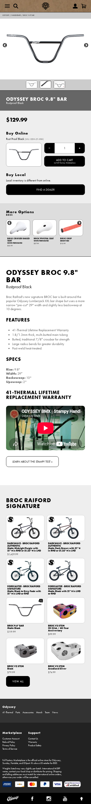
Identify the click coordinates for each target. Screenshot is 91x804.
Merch (39, 712)
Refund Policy (8, 742)
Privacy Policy (8, 745)
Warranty (32, 742)
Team (47, 712)
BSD (55, 763)
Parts (18, 712)
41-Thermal (7, 712)
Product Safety (34, 745)
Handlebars (16, 15)
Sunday (6, 763)
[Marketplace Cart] (84, 6)
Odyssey (5, 15)
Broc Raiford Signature (28, 503)
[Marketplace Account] (75, 6)
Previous (5, 45)
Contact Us (33, 738)
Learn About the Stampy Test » (32, 461)
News (55, 712)
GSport (26, 763)
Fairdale (14, 763)
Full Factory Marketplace (13, 760)
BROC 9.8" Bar (28, 15)
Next (86, 45)
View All (18, 681)
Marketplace (12, 733)
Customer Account (10, 738)
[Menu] (7, 6)
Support (34, 733)
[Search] (16, 6)
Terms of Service (9, 748)
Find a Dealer (45, 189)
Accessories (28, 712)
